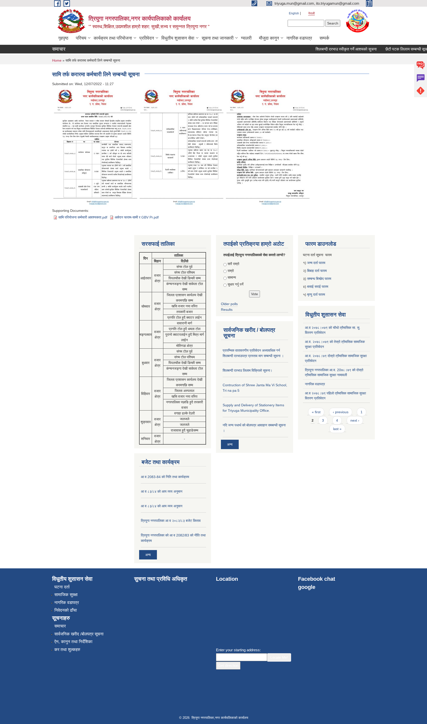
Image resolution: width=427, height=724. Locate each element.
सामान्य (232, 277)
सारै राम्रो (233, 264)
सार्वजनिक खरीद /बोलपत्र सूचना (79, 634)
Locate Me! (279, 657)
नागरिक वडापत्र (299, 38)
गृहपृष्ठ (63, 38)
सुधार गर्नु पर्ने (235, 284)
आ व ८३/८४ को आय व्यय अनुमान (161, 491)
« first (316, 412)
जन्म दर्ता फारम (316, 263)
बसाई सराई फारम (317, 287)
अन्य (148, 555)
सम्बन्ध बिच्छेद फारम (319, 279)
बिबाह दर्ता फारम (317, 271)
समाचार (60, 626)
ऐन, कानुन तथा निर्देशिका (73, 641)
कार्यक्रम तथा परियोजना (113, 38)
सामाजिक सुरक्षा (66, 594)
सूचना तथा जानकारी (218, 38)
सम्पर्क (324, 38)
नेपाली (311, 13)
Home (57, 60)
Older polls (229, 304)
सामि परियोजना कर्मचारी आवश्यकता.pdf (82, 217)
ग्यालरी (246, 38)
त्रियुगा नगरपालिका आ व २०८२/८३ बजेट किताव (171, 521)
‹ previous (340, 412)
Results (227, 310)
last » (337, 429)
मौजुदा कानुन (269, 38)
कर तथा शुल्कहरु (67, 649)
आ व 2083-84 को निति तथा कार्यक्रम (165, 477)
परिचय (81, 38)
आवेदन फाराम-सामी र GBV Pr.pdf (137, 217)
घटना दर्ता (62, 587)
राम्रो (231, 271)
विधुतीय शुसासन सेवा (177, 38)
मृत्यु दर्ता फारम (316, 294)
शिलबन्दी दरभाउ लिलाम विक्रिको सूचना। (247, 370)
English (294, 13)
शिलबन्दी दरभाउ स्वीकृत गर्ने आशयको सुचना (338, 49)
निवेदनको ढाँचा (65, 610)
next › (354, 420)
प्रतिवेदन (146, 38)
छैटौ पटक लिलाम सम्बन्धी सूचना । (402, 49)
